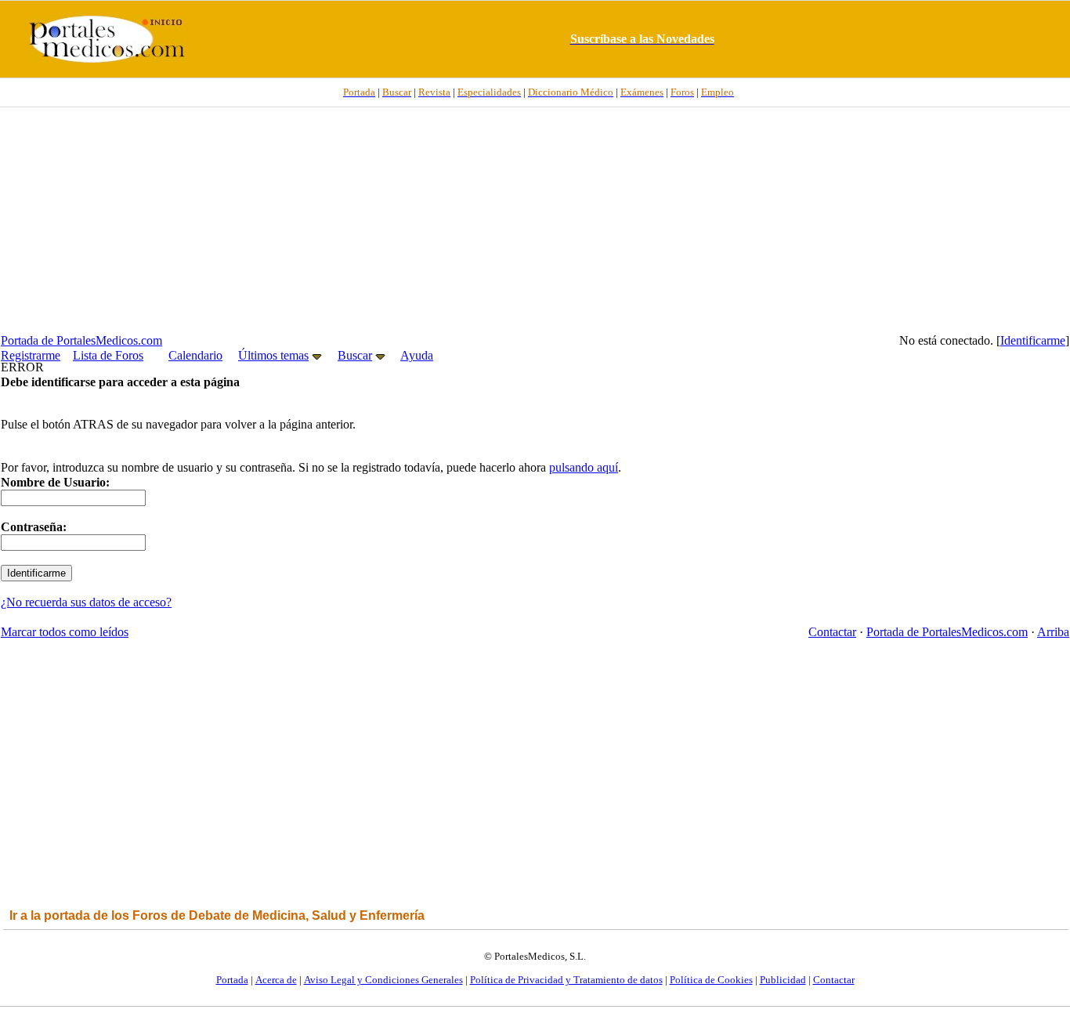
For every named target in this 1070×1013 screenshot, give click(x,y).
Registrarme (30, 355)
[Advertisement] (535, 220)
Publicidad (783, 980)
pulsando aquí (583, 467)
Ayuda (416, 355)
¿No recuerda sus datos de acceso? (86, 602)
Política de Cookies (711, 980)
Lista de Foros (108, 355)
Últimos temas (273, 355)
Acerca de (276, 980)
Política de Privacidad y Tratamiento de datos (566, 980)
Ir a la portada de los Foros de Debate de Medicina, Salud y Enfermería (217, 915)
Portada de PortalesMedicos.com (81, 340)
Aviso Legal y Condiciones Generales (383, 980)
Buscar (355, 355)
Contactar (832, 632)
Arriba (1053, 632)
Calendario (195, 355)
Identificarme (1032, 340)
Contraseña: (34, 527)
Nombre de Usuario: (55, 482)
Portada (232, 980)
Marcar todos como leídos (64, 632)
